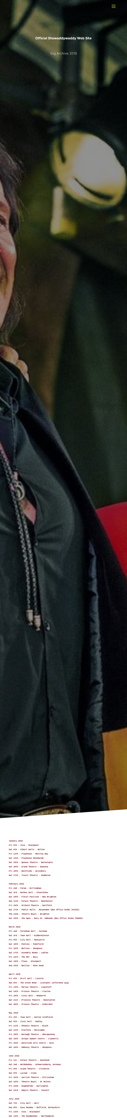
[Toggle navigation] (113, 6)
